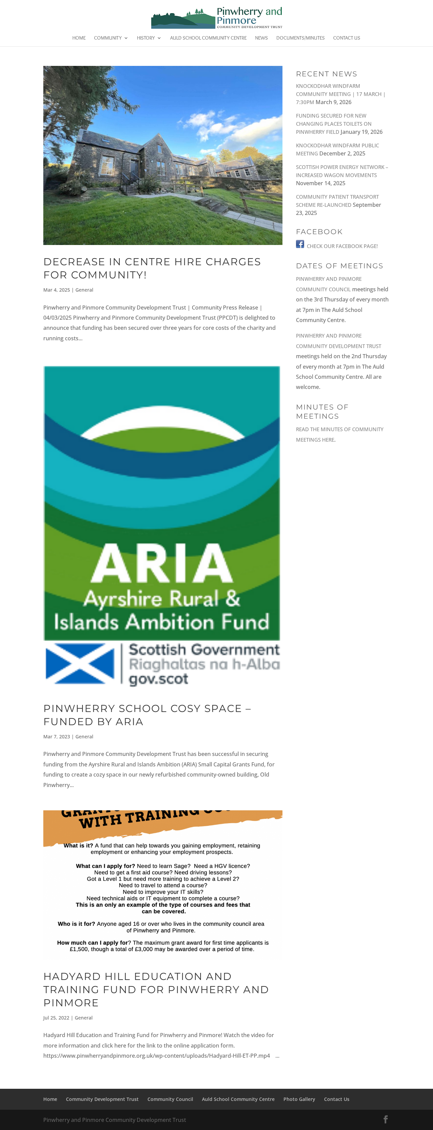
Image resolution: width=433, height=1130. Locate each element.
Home (79, 38)
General (84, 290)
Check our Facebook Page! (342, 246)
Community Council (170, 1099)
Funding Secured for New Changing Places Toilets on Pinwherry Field (334, 123)
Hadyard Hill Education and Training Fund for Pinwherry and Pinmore (156, 989)
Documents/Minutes (300, 38)
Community (108, 38)
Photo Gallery (299, 1099)
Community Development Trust (102, 1099)
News (261, 38)
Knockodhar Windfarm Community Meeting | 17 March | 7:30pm (341, 93)
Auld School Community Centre (208, 38)
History (146, 38)
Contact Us (346, 38)
